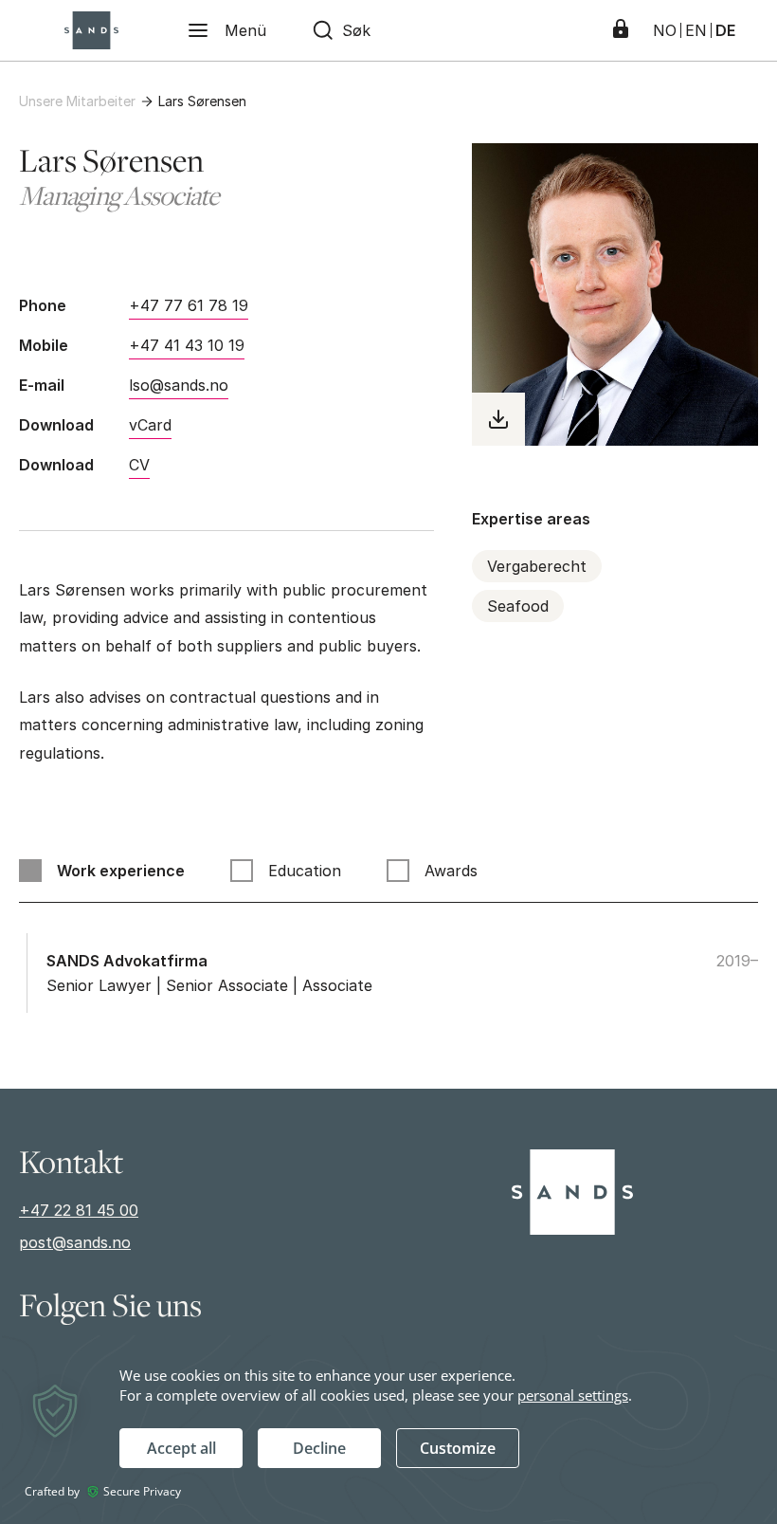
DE (725, 30)
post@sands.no (75, 1242)
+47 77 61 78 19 (188, 305)
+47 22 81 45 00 (78, 1210)
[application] (388, 1428)
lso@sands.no (178, 385)
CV (139, 464)
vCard (150, 424)
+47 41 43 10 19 (186, 345)
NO (665, 30)
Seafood (518, 606)
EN (696, 30)
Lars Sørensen (202, 101)
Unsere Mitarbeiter (77, 101)
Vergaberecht (537, 566)
